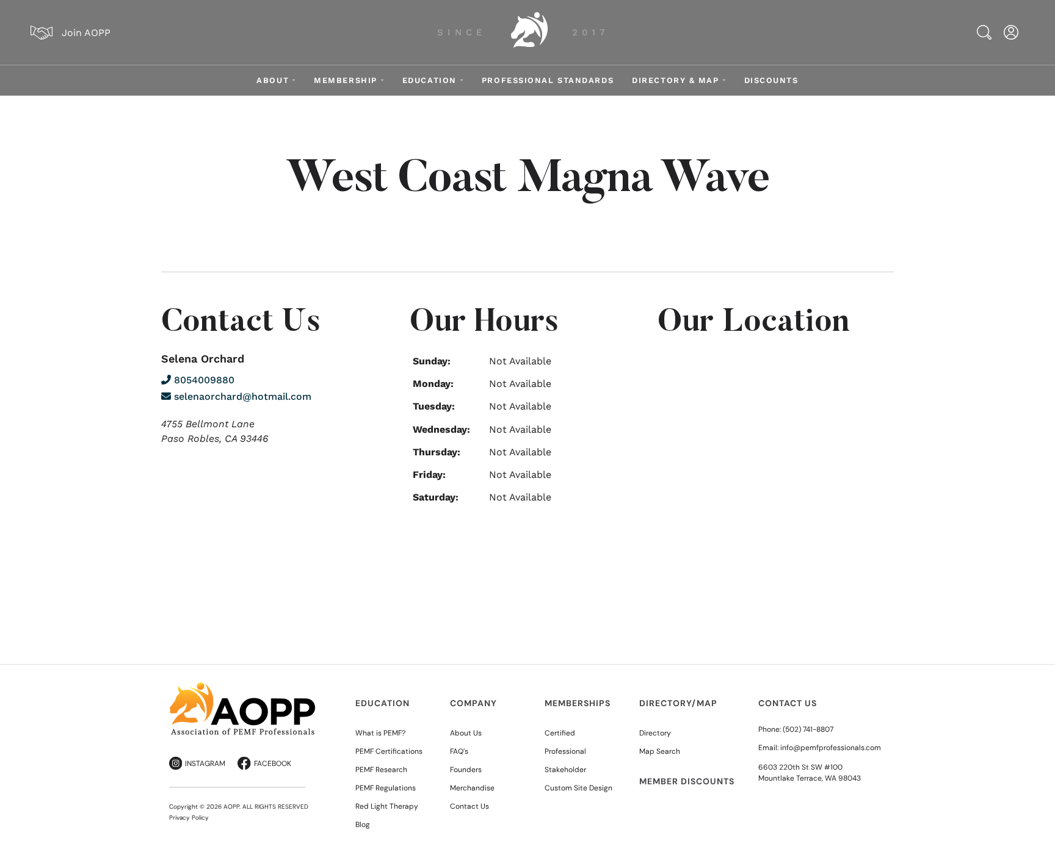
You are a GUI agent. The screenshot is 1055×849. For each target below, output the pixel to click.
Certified (560, 733)
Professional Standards (548, 80)
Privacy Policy (189, 818)
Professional (565, 751)
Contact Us (469, 806)
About (272, 80)
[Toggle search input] (984, 32)
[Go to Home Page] (529, 32)
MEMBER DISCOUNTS (686, 781)
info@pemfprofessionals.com (830, 748)
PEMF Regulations (385, 788)
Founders (466, 770)
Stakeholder (565, 770)
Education (429, 80)
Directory (655, 733)
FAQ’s (459, 751)
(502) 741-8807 (808, 729)
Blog (362, 824)
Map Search (659, 751)
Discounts (771, 80)
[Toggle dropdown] (293, 80)
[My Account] (1011, 32)
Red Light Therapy (386, 806)
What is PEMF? (380, 733)
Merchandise (472, 788)
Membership (345, 80)
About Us (466, 733)
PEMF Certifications (388, 751)
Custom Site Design (578, 788)
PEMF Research (381, 770)
